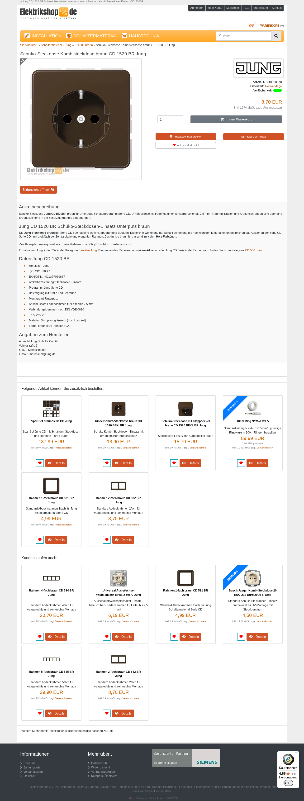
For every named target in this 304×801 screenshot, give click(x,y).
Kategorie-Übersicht (103, 776)
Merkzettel (233, 8)
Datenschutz (98, 763)
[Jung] (258, 68)
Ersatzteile (170, 787)
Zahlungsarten (32, 767)
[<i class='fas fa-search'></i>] (276, 36)
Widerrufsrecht (100, 767)
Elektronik (185, 787)
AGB (247, 8)
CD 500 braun (254, 250)
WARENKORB (270, 25)
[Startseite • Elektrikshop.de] (62, 15)
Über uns (28, 763)
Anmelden (197, 8)
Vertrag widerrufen (102, 771)
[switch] (288, 783)
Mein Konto (215, 8)
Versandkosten (272, 107)
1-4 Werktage (273, 86)
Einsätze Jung (88, 250)
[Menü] (296, 754)
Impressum (261, 8)
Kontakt (277, 8)
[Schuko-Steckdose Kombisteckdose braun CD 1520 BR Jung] (81, 178)
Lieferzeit (28, 776)
